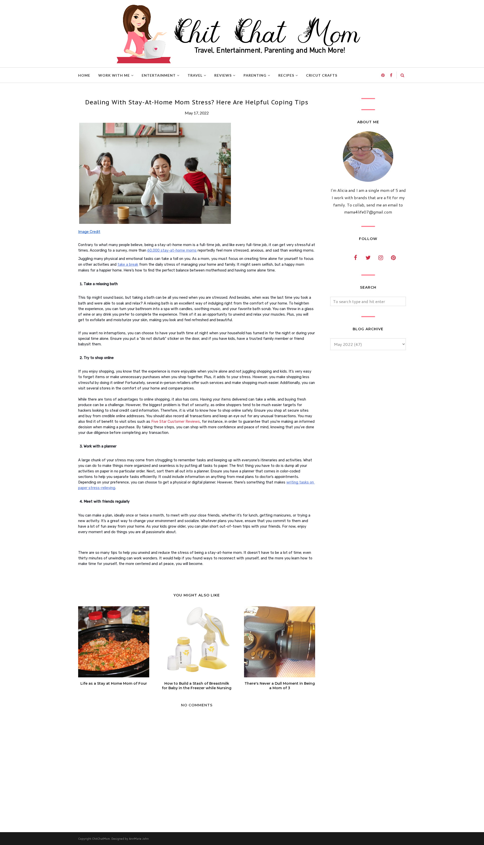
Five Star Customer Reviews (175, 421)
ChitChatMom (101, 839)
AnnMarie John (139, 839)
